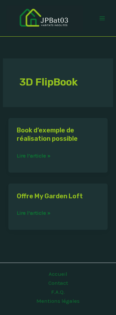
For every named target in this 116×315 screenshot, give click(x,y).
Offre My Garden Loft (50, 196)
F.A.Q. (58, 292)
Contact (58, 283)
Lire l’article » (34, 155)
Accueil (58, 274)
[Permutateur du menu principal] (102, 18)
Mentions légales (58, 301)
